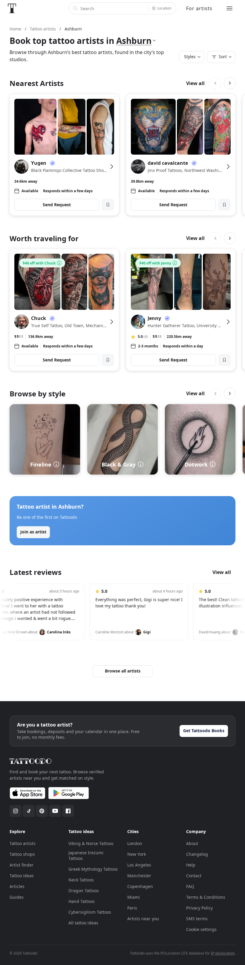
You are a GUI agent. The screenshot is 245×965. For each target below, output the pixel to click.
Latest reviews (36, 572)
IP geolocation (223, 953)
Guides (17, 897)
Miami (133, 897)
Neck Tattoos (81, 880)
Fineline (40, 464)
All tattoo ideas (83, 923)
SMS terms (197, 918)
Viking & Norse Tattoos (91, 843)
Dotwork (196, 464)
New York (136, 854)
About (192, 843)
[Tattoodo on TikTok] (29, 811)
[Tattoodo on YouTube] (55, 811)
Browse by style (37, 393)
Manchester (139, 875)
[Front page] (12, 8)
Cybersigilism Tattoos (89, 912)
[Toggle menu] (229, 8)
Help (190, 865)
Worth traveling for (44, 238)
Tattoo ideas (22, 875)
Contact (193, 875)
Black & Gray (119, 464)
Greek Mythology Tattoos (93, 869)
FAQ (190, 886)
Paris (132, 908)
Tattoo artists (23, 843)
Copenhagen (140, 886)
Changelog (197, 854)
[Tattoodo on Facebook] (68, 811)
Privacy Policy (199, 908)
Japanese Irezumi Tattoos (85, 855)
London (134, 843)
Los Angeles (139, 865)
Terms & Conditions (205, 897)
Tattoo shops (22, 854)
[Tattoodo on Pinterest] (42, 811)
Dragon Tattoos (83, 890)
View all (195, 83)
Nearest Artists (37, 83)
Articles (17, 886)
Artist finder (21, 865)
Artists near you (143, 918)
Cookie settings (201, 929)
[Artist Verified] (52, 163)
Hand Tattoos (81, 901)
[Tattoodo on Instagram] (16, 811)
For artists (199, 8)
